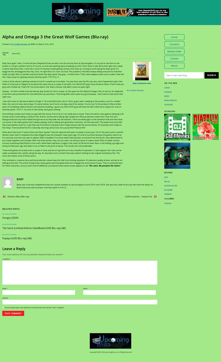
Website (5, 298)
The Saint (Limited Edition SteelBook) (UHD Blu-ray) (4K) (34, 228)
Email (85, 289)
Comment (6, 259)
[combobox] (184, 75)
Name (4, 289)
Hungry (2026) (10, 217)
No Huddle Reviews (19, 44)
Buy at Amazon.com (142, 83)
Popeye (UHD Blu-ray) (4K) (17, 238)
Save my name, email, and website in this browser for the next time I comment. (34, 308)
